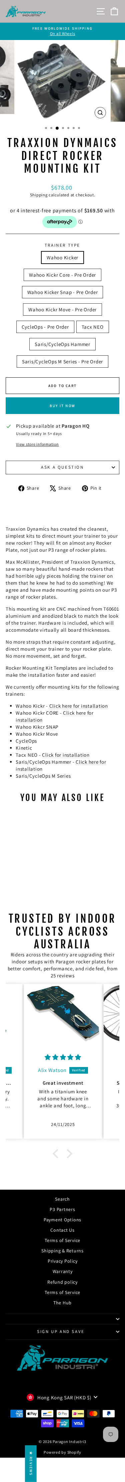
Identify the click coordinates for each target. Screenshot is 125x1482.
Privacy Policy (63, 1261)
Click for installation (66, 755)
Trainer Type (62, 245)
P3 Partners (62, 1209)
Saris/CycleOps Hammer (62, 344)
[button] (57, 1153)
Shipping (39, 195)
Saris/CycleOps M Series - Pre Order (62, 361)
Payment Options (62, 1220)
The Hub (62, 1303)
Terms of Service (62, 1240)
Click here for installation (78, 706)
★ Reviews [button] (31, 1463)
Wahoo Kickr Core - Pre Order (62, 275)
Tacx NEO (93, 327)
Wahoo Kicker (62, 257)
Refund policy (62, 1282)
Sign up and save (61, 1331)
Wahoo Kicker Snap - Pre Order (62, 292)
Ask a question (62, 467)
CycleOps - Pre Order (45, 327)
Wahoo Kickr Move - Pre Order (62, 309)
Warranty (63, 1271)
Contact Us (62, 1230)
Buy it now (62, 405)
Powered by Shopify (62, 1452)
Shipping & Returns (62, 1251)
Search (62, 1199)
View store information (37, 444)
